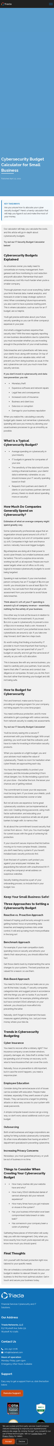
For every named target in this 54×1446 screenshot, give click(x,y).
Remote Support (12, 1393)
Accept (8, 1441)
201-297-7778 (11, 1349)
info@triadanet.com (14, 1352)
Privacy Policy (8, 1436)
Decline (22, 1441)
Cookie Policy (37, 1434)
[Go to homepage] (6, 4)
